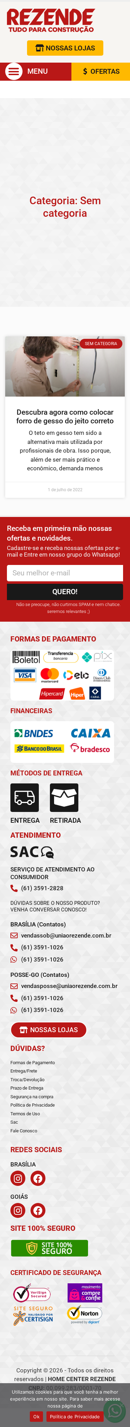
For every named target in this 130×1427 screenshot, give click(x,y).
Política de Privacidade (75, 1416)
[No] (121, 1405)
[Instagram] (17, 1178)
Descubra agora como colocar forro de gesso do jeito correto (65, 416)
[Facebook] (38, 1178)
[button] (14, 71)
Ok (36, 1416)
